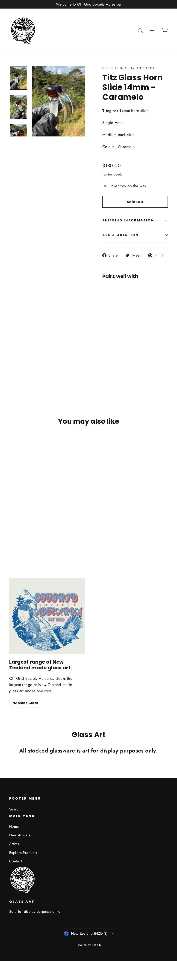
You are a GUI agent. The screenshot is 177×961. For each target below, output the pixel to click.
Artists (14, 843)
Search (15, 809)
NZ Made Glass (25, 703)
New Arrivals (19, 835)
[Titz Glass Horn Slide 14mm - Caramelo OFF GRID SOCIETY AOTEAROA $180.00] (110, 322)
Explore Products (23, 852)
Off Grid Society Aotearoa (128, 68)
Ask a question (120, 235)
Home (14, 826)
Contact (15, 861)
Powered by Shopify (88, 945)
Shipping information (128, 220)
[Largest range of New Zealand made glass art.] (47, 616)
